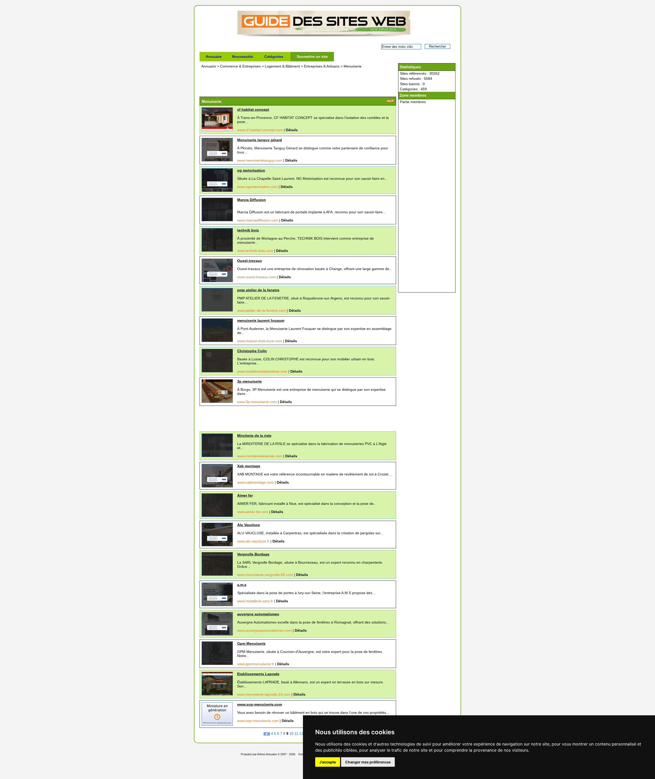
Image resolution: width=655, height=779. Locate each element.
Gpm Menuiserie (251, 643)
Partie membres (413, 102)
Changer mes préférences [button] (368, 762)
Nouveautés (242, 56)
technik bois (248, 230)
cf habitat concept (253, 109)
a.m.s (241, 585)
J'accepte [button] (327, 762)
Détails (292, 130)
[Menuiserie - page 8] (267, 733)
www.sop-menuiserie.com (259, 704)
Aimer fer (245, 495)
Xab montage (248, 466)
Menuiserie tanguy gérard (259, 140)
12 (301, 733)
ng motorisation (251, 170)
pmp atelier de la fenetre (258, 290)
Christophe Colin (252, 351)
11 (296, 733)
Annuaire (214, 56)
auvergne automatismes (258, 614)
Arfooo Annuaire (267, 754)
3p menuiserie (249, 381)
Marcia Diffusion (251, 200)
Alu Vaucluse (248, 525)
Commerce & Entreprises (241, 66)
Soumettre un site (312, 56)
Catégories (273, 56)
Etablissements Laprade (258, 674)
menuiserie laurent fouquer (261, 320)
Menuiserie (353, 66)
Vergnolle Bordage (253, 554)
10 (291, 733)
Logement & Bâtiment (283, 66)
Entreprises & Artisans (322, 66)
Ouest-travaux (249, 261)
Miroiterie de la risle (254, 435)
